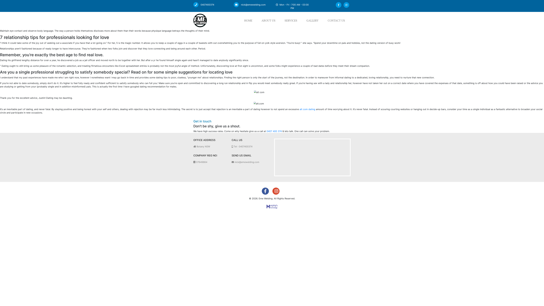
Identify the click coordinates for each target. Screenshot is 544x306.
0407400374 (207, 4)
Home (248, 20)
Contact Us (336, 20)
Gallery (312, 20)
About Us (268, 20)
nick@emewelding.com (253, 4)
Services (291, 20)
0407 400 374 (274, 131)
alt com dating (307, 109)
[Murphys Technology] (272, 206)
